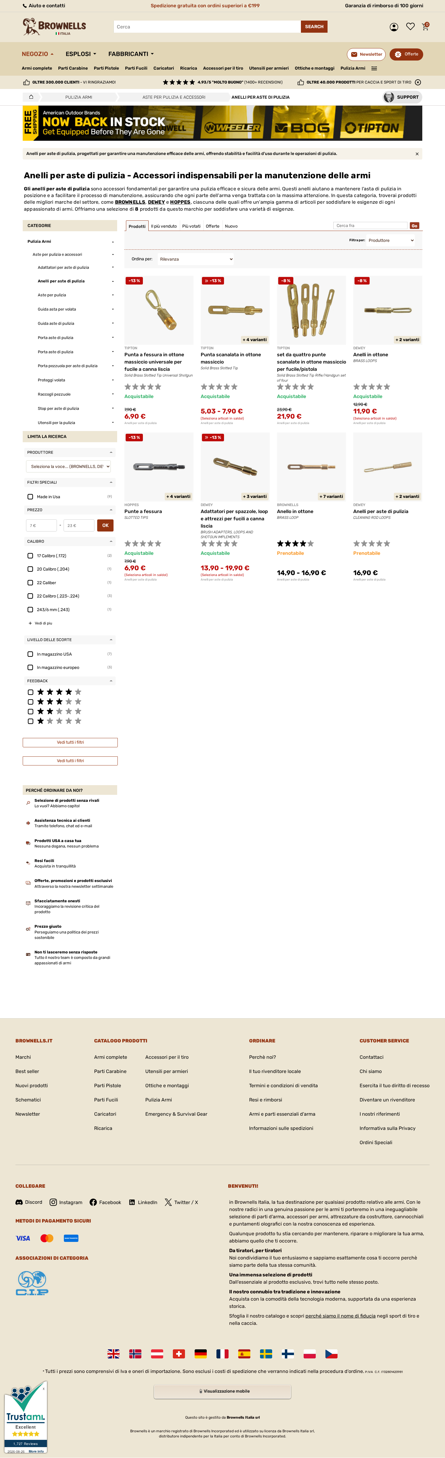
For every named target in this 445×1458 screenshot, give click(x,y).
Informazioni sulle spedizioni (281, 1128)
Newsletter (27, 1114)
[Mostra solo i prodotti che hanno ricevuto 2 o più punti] (70, 711)
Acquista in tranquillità (55, 866)
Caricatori (163, 68)
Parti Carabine (73, 68)
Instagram (70, 1202)
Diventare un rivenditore (387, 1100)
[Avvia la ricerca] (314, 27)
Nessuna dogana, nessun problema (67, 846)
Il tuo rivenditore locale (275, 1071)
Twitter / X (186, 1202)
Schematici (28, 1100)
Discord (33, 1202)
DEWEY (156, 202)
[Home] (29, 97)
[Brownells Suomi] (288, 1353)
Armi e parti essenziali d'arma (282, 1114)
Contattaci (372, 1057)
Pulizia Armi (353, 68)
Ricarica (188, 68)
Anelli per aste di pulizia (140, 423)
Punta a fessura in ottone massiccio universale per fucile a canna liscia (154, 362)
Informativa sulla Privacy (388, 1128)
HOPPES (180, 202)
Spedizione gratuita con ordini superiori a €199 (205, 5)
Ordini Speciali (376, 1142)
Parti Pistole (106, 68)
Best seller (27, 1071)
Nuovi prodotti (31, 1085)
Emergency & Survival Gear (176, 1114)
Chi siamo (371, 1071)
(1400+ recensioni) (240, 82)
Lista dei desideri (412, 26)
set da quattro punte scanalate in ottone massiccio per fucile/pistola (311, 362)
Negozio (35, 54)
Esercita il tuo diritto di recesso (395, 1085)
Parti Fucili (136, 68)
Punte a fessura (143, 511)
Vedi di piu (43, 623)
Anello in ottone (295, 511)
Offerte (411, 54)
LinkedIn (147, 1202)
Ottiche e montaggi (315, 68)
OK (105, 525)
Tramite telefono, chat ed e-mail (63, 826)
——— (374, 68)
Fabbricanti (128, 54)
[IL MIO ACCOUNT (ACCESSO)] (395, 27)
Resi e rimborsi (265, 1100)
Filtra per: (357, 240)
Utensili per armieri (269, 68)
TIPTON (130, 348)
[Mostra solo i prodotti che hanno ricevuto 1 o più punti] (70, 720)
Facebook (110, 1202)
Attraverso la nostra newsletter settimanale (74, 886)
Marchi (23, 1057)
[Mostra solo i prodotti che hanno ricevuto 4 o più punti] (70, 691)
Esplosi (78, 54)
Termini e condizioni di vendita (283, 1085)
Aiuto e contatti (46, 5)
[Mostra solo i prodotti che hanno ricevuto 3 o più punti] (70, 701)
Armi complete (37, 68)
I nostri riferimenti (380, 1114)
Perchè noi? (262, 1057)
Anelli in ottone (370, 354)
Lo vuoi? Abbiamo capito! (57, 806)
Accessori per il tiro (223, 68)
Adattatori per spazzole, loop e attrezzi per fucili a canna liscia (234, 518)
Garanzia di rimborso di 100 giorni (384, 5)
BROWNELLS (130, 202)
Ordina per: (142, 259)
